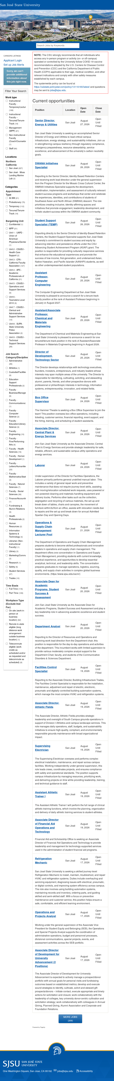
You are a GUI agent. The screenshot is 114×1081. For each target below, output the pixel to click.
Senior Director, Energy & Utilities (46, 122)
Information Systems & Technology (15, 533)
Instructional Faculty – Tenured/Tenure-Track (17, 119)
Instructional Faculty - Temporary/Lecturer (17, 105)
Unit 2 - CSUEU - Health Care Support (17, 252)
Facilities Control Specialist (46, 669)
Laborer (40, 465)
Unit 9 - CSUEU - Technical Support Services (17, 342)
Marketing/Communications (17, 557)
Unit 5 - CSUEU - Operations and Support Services (17, 288)
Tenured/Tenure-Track (17, 212)
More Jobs (70, 1018)
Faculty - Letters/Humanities (17, 466)
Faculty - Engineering (16, 433)
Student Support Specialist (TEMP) (46, 222)
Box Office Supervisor (42, 399)
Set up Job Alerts (14, 64)
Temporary (16, 206)
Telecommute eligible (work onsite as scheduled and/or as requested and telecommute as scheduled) (17, 653)
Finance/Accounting (17, 500)
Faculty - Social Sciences (16, 493)
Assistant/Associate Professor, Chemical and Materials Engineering (47, 318)
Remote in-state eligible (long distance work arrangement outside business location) (17, 631)
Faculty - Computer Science (14, 413)
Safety (13, 566)
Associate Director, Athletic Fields (47, 705)
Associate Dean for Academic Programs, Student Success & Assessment (47, 589)
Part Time (16, 592)
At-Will (13, 197)
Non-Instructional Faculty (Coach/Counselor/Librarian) (17, 139)
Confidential (15, 224)
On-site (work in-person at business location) (17, 615)
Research (14, 562)
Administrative (15, 362)
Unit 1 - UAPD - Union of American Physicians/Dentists (17, 238)
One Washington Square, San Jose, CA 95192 (27, 1071)
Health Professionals (16, 517)
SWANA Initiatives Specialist (46, 165)
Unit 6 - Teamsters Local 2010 (17, 299)
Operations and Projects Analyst (45, 914)
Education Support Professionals (16, 382)
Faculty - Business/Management (17, 392)
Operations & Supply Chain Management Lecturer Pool (43, 528)
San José (15, 168)
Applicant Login (13, 60)
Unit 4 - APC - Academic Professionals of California (16, 274)
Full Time (15, 588)
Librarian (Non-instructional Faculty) (16, 543)
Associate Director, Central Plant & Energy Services (47, 432)
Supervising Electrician (42, 748)
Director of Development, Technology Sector (47, 356)
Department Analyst (47, 626)
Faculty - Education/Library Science (17, 423)
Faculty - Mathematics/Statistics (17, 476)
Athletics (14, 367)
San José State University (20, 5)
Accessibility (86, 1071)
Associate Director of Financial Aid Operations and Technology (47, 826)
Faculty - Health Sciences (16, 450)
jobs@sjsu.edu (58, 90)
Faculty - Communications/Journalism (17, 403)
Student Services (17, 572)
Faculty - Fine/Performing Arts (16, 441)
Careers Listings (12, 55)
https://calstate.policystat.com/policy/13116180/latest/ (62, 86)
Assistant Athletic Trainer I (46, 794)
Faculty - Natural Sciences (17, 485)
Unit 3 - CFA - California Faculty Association (17, 262)
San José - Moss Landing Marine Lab (17, 175)
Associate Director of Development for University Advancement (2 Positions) (47, 958)
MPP (13, 228)
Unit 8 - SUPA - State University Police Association (16, 328)
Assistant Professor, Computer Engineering (42, 279)
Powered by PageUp (39, 1027)
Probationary (16, 202)
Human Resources (15, 525)
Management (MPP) (15, 129)
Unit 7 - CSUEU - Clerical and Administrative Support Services (17, 313)
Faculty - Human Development (17, 457)
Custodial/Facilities (17, 374)
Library (13, 551)
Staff (12, 148)
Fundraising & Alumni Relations (17, 508)
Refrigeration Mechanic (43, 860)
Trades (14, 578)
